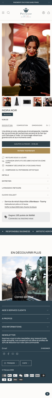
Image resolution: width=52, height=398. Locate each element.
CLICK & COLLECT (9, 195)
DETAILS (5, 175)
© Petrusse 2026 (8, 370)
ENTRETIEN (6, 181)
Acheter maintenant (26, 151)
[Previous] (3, 2)
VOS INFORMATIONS (12, 327)
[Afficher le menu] (3, 12)
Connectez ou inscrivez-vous (20, 218)
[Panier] (48, 12)
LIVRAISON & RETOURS (11, 188)
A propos (7, 318)
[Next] (49, 2)
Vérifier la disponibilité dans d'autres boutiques (21, 207)
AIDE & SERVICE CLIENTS (14, 310)
